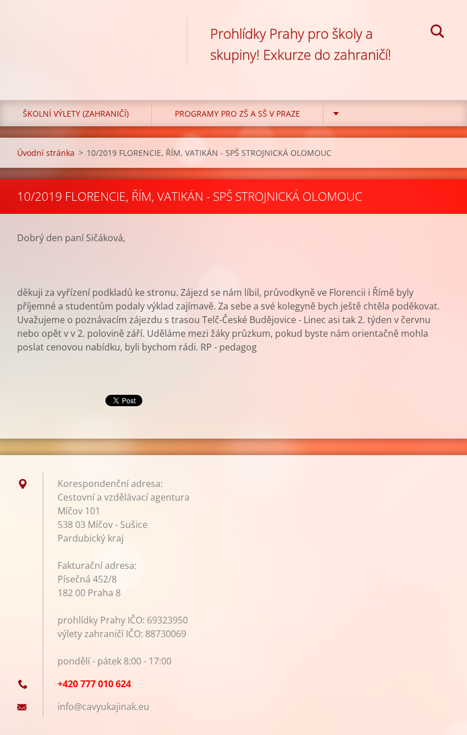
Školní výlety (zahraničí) (76, 113)
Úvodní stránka (46, 152)
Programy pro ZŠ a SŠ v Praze (237, 113)
